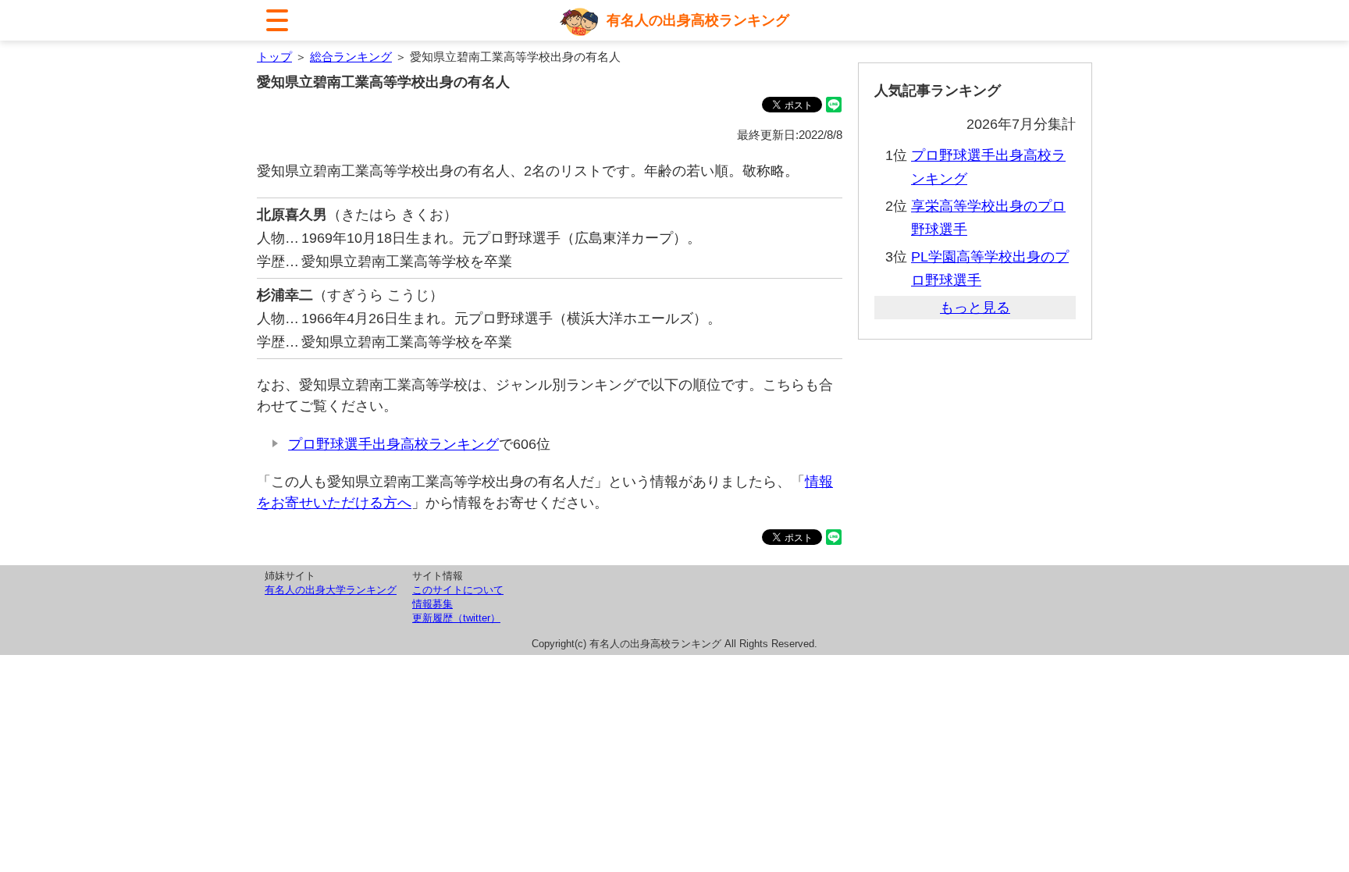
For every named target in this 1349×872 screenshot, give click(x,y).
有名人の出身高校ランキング (698, 20)
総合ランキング (351, 56)
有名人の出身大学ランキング (331, 590)
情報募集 (432, 604)
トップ (274, 56)
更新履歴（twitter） (456, 618)
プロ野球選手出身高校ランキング (393, 444)
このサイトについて (458, 590)
